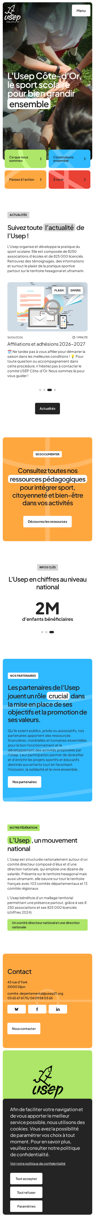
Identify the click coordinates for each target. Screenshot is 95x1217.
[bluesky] (16, 1009)
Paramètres (26, 1206)
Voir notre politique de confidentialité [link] (37, 1163)
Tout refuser (26, 1192)
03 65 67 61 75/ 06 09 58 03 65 (30, 998)
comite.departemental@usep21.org (35, 993)
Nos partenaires (24, 782)
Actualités (47, 408)
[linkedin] (58, 1009)
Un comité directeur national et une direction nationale (46, 925)
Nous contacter (24, 1028)
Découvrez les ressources (47, 521)
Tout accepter (26, 1178)
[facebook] (37, 1009)
